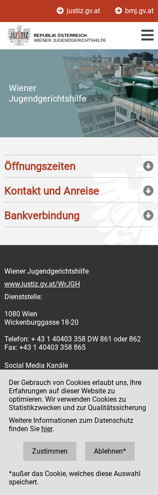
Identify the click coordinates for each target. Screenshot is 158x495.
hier (46, 429)
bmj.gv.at (138, 11)
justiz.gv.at (83, 11)
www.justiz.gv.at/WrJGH (42, 284)
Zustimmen (50, 451)
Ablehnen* (110, 451)
